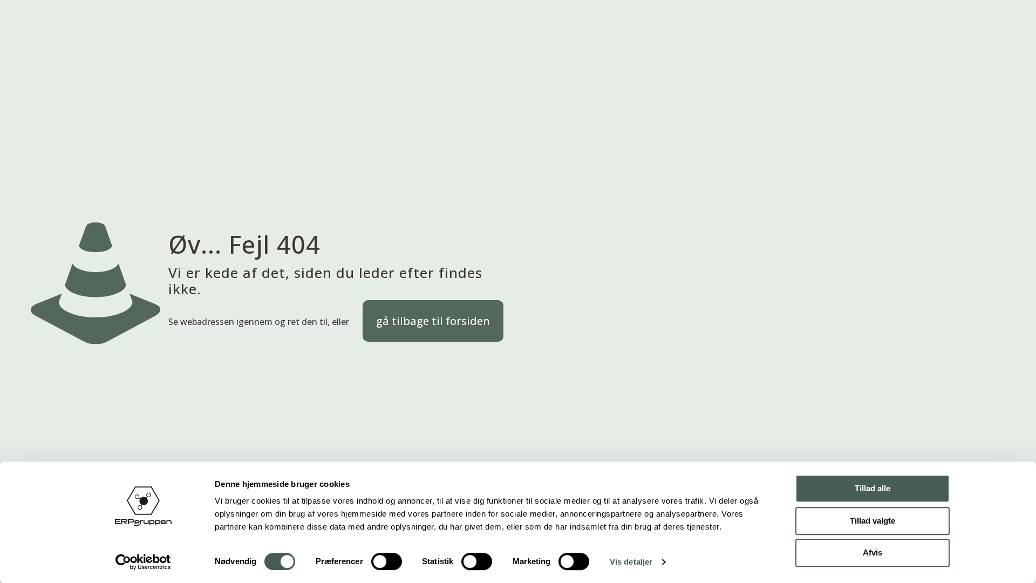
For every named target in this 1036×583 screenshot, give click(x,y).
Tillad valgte (872, 520)
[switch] (386, 561)
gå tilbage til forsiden (433, 321)
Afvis (872, 552)
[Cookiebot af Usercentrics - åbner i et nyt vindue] (143, 562)
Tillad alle (872, 488)
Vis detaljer (631, 561)
